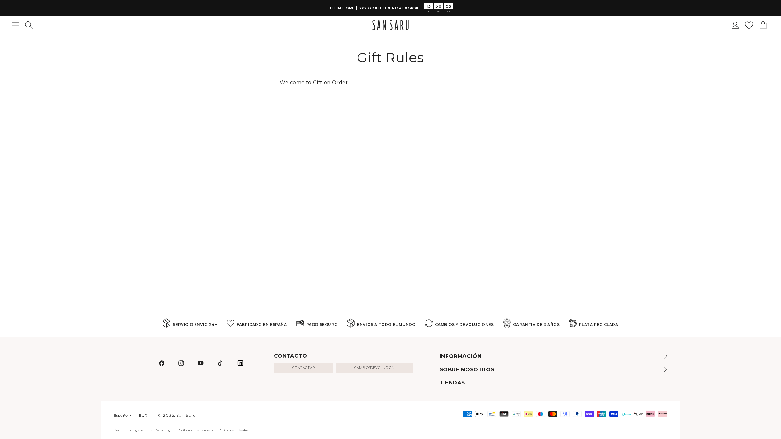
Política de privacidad (196, 430)
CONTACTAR (303, 368)
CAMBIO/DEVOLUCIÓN (374, 368)
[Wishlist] (749, 25)
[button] (29, 25)
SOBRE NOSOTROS (467, 369)
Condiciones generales (133, 430)
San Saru (186, 415)
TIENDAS (452, 383)
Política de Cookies (234, 430)
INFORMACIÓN (461, 356)
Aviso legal (165, 430)
